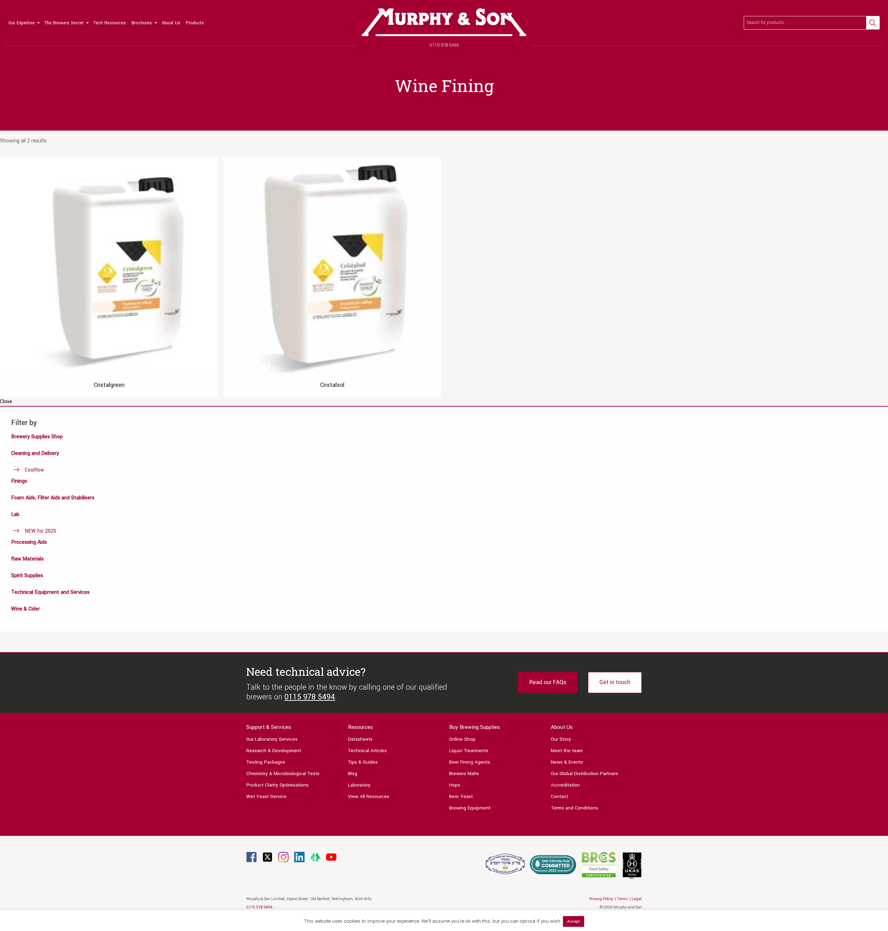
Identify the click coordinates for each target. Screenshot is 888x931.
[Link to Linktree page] (315, 857)
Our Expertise (21, 23)
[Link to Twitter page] (267, 857)
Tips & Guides (363, 762)
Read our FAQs (547, 682)
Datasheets (360, 739)
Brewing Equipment (469, 808)
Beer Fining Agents (469, 762)
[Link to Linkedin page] (299, 857)
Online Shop (462, 739)
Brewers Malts (464, 773)
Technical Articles (367, 750)
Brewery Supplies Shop (37, 436)
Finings (19, 481)
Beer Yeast (461, 796)
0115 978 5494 (444, 45)
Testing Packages (265, 762)
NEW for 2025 (40, 531)
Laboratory (359, 785)
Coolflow (34, 470)
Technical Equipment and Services (50, 592)
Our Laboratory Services (272, 739)
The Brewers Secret (64, 23)
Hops (454, 785)
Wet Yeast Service (266, 796)
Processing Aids (29, 542)
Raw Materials (27, 559)
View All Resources (368, 796)
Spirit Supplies (27, 575)
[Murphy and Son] (444, 22)
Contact (559, 796)
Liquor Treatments (468, 750)
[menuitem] (24, 23)
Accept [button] (573, 921)
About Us (171, 23)
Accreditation (565, 785)
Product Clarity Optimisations (277, 785)
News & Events (567, 762)
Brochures (141, 23)
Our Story (561, 739)
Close (6, 402)
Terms (622, 898)
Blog (352, 773)
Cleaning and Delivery (35, 453)
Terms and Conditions (574, 808)
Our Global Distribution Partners (584, 773)
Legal (637, 898)
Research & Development (273, 750)
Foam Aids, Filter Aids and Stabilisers (52, 497)
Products (195, 23)
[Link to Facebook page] (251, 857)
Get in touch (614, 682)
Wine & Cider (25, 609)
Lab (15, 514)
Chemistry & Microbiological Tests (282, 773)
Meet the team (567, 750)
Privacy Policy (601, 898)
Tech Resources (109, 23)
